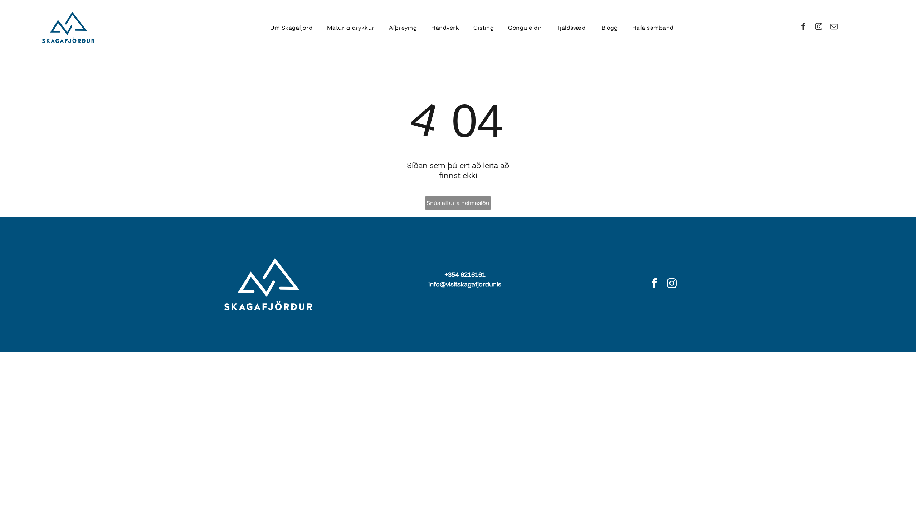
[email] (834, 27)
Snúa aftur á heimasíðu (458, 202)
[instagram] (818, 27)
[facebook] (803, 27)
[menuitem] (291, 27)
